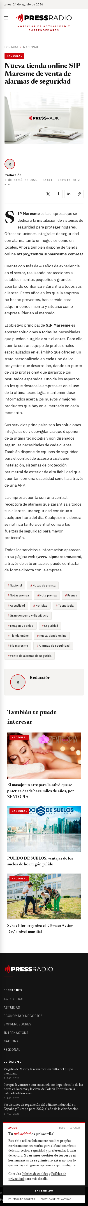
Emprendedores (17, 1024)
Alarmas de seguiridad (54, 645)
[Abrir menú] (7, 18)
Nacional (31, 47)
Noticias (41, 605)
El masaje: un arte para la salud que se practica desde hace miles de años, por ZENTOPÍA (40, 791)
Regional (12, 1050)
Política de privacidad (56, 1199)
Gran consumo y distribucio (29, 615)
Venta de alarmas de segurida (30, 655)
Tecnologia (66, 605)
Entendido (44, 1190)
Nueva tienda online (53, 635)
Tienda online (19, 635)
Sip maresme (19, 645)
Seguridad (51, 625)
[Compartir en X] (48, 194)
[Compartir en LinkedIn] (69, 194)
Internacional (17, 1033)
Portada (11, 47)
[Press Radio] (44, 18)
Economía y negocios (23, 1016)
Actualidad (17, 605)
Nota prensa (48, 595)
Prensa (72, 595)
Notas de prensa (44, 585)
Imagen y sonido (21, 625)
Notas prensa (19, 595)
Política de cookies (35, 1174)
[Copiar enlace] (79, 194)
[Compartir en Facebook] (58, 194)
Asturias (12, 1008)
